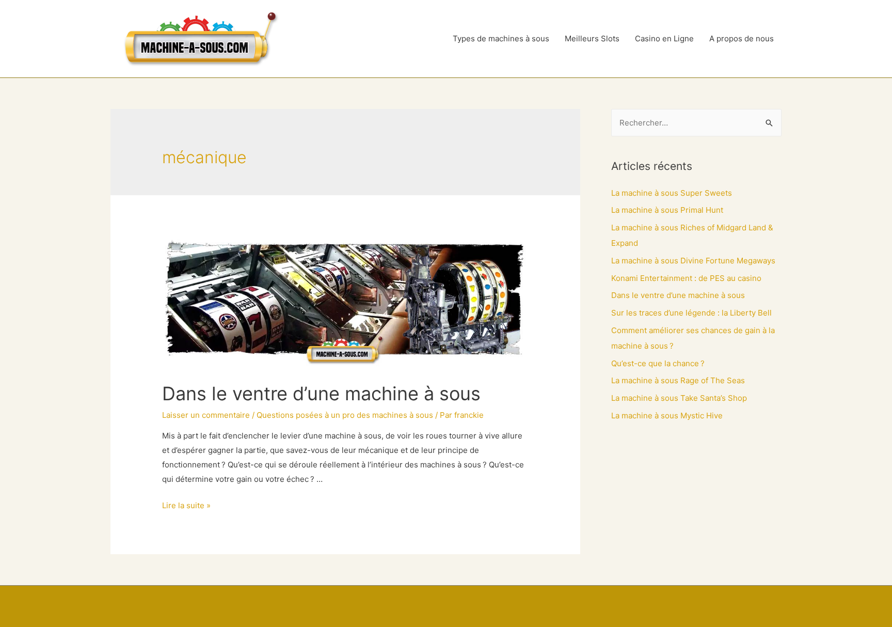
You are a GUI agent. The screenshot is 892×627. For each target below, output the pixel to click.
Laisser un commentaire (206, 415)
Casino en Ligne (664, 38)
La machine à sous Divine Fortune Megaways (693, 260)
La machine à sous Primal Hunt (667, 210)
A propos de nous (741, 38)
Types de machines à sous (501, 38)
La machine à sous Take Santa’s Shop (679, 398)
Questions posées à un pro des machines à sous (345, 415)
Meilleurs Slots (592, 38)
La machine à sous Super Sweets (671, 193)
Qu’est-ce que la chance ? (658, 363)
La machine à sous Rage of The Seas (678, 380)
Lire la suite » (186, 505)
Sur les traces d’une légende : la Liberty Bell (691, 313)
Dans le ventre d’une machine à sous (321, 393)
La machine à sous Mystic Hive (667, 415)
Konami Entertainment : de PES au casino (686, 278)
